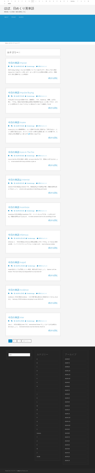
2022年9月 (67, 382)
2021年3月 (67, 452)
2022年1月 (67, 413)
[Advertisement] (47, 30)
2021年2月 (67, 456)
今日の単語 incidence (18, 289)
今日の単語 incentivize (18, 207)
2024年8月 (67, 359)
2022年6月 (67, 394)
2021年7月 (67, 437)
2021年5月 (67, 445)
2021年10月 (67, 425)
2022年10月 (67, 378)
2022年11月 (67, 374)
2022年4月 (67, 402)
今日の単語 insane (17, 122)
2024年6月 (67, 367)
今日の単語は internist (19, 179)
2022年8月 (67, 386)
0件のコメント (42, 66)
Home (6, 43)
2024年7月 (67, 363)
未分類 (9, 3)
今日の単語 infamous (18, 234)
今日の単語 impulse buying (21, 92)
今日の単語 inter (16, 317)
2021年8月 (67, 433)
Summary (73, 1)
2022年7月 (67, 390)
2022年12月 (67, 370)
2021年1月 (67, 460)
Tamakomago (31, 66)
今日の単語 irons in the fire (21, 152)
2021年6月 (67, 441)
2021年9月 (67, 429)
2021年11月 (67, 421)
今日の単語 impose (17, 62)
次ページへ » (26, 341)
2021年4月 (67, 448)
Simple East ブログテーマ (11, 470)
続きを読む (53, 78)
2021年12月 (67, 417)
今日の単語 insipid (17, 262)
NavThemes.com (24, 470)
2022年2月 (67, 409)
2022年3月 (67, 406)
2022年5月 (67, 398)
